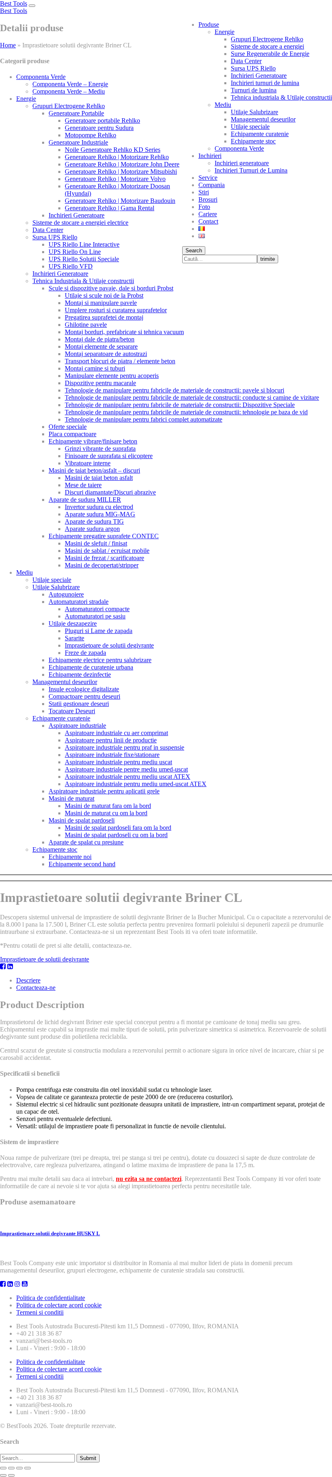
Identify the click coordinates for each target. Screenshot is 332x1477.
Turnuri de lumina (254, 90)
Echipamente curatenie (260, 133)
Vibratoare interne (88, 463)
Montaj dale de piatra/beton (99, 339)
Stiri (203, 192)
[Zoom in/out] (27, 1468)
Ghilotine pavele (86, 324)
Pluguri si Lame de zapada (98, 630)
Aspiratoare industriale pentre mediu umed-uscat (126, 769)
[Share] (11, 1468)
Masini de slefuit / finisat (96, 543)
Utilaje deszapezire (73, 623)
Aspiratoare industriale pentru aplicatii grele (104, 791)
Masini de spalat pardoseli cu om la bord (116, 834)
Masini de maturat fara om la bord (108, 805)
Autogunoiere (66, 594)
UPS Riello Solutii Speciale (84, 259)
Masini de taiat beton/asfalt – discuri (94, 470)
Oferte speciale (68, 426)
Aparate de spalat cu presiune (86, 842)
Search (193, 250)
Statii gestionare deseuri (79, 703)
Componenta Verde (239, 148)
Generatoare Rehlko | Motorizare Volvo (115, 178)
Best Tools (13, 3)
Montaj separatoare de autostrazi (106, 353)
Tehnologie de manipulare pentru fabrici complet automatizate (143, 419)
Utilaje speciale (250, 126)
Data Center (246, 61)
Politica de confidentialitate (50, 1297)
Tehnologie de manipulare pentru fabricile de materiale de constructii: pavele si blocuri (174, 390)
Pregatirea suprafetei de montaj (104, 317)
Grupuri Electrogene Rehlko (267, 39)
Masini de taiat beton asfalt (99, 477)
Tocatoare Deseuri (72, 711)
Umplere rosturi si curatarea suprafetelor (116, 310)
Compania (211, 184)
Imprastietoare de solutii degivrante (109, 645)
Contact (208, 221)
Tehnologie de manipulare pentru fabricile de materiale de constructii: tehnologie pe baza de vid (186, 412)
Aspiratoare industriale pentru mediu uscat (118, 762)
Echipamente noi (70, 856)
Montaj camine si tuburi (95, 368)
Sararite (74, 638)
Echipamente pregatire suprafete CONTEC (104, 536)
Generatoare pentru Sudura (99, 127)
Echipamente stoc (253, 141)
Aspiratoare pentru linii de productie (111, 740)
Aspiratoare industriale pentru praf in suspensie (124, 747)
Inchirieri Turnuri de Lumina (251, 170)
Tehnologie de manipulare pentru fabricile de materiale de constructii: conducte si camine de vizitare (192, 397)
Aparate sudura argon (92, 528)
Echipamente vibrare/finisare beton (93, 441)
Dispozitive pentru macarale (100, 382)
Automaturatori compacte (97, 608)
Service (207, 177)
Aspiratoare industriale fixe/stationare (112, 754)
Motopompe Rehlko (90, 135)
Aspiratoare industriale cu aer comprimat (116, 732)
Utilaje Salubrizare (254, 112)
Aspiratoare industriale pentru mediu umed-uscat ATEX (135, 783)
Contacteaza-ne (35, 987)
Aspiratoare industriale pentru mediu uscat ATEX (127, 776)
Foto (204, 206)
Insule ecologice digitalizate (84, 689)
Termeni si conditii (40, 1312)
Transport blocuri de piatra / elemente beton (120, 361)
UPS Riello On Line (75, 251)
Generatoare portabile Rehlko (102, 120)
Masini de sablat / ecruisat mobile (107, 550)
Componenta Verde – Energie (70, 84)
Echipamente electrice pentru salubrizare (100, 659)
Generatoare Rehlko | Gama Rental (109, 208)
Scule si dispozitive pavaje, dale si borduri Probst (111, 288)
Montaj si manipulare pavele (101, 302)
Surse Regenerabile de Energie (270, 53)
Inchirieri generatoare (242, 163)
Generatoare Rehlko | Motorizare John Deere (122, 164)
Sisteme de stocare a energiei (267, 46)
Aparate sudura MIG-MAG (100, 514)
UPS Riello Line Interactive (84, 244)
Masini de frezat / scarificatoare (104, 557)
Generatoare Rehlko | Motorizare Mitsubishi (121, 171)
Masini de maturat (71, 798)
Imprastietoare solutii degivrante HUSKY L (50, 1233)
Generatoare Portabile (76, 113)
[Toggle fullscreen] (19, 1468)
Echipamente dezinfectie (80, 674)
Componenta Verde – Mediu (68, 91)
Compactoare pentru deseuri (84, 696)
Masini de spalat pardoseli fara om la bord (118, 827)
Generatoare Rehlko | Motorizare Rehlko (117, 156)
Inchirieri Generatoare (259, 75)
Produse (208, 24)
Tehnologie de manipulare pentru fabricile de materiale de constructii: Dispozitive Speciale (180, 404)
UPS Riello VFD (71, 266)
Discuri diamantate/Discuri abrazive (110, 492)
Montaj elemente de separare (101, 346)
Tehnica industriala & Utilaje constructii (281, 97)
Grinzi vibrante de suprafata (100, 448)
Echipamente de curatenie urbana (91, 667)
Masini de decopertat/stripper (101, 565)
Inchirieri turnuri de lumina (265, 82)
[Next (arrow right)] (11, 1475)
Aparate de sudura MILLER (85, 499)
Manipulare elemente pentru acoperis (112, 375)
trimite (267, 259)
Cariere (207, 214)
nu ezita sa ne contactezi (148, 1178)
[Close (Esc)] (3, 1468)
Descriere (28, 980)
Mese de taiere (83, 485)
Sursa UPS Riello (253, 68)
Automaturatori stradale (79, 601)
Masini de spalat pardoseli (82, 820)
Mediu (223, 104)
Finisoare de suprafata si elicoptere (109, 455)
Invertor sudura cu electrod (99, 506)
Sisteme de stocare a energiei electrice (80, 222)
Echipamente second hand (82, 864)
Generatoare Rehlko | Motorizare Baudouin (120, 200)
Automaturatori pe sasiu (95, 616)
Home (8, 45)
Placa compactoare (72, 434)
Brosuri (207, 199)
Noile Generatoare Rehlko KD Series (112, 149)
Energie (224, 31)
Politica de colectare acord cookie (59, 1305)
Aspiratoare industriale (77, 725)
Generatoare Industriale (78, 142)
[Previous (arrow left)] (3, 1475)
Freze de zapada (85, 652)
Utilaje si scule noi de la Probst (104, 295)
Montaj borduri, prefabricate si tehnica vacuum (124, 331)
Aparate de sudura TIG (94, 521)
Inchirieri (209, 155)
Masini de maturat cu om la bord (106, 813)
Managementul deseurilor (263, 119)
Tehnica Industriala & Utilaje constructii (83, 280)
